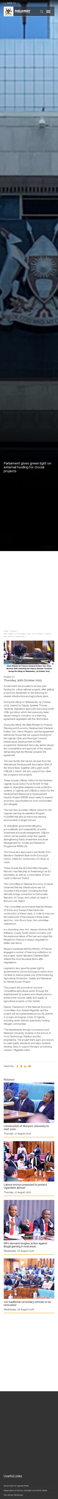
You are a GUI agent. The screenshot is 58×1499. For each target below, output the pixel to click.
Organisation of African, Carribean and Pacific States (25, 1490)
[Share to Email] (29, 1066)
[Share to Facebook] (17, 1066)
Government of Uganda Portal (16, 1486)
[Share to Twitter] (21, 1066)
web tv (11, 3)
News (13, 631)
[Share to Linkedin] (25, 1066)
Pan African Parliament (13, 1495)
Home (6, 631)
